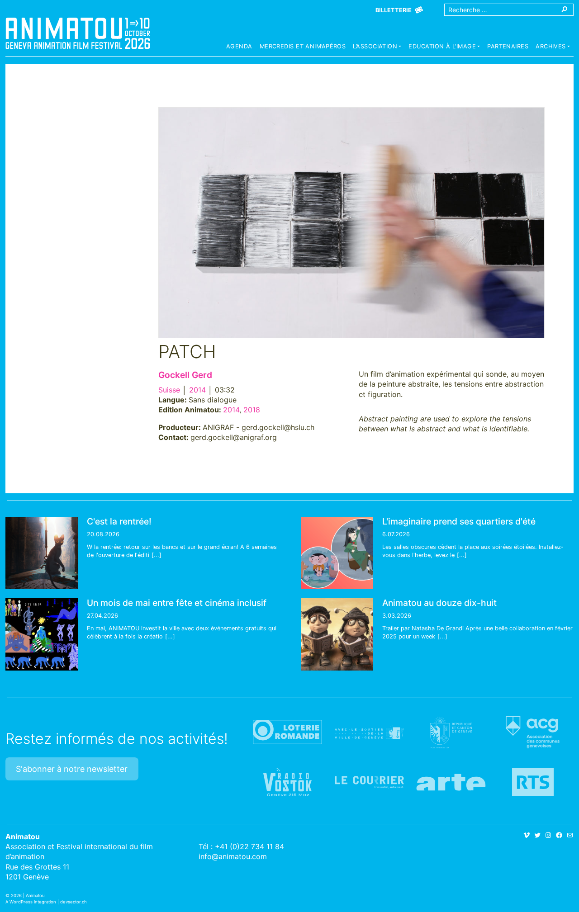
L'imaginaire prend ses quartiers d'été (459, 521)
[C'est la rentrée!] (41, 553)
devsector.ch (73, 901)
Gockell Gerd (185, 374)
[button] (377, 47)
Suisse (169, 389)
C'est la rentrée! (119, 521)
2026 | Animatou (28, 895)
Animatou (77, 33)
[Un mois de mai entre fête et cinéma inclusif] (41, 634)
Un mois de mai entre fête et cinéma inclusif (176, 602)
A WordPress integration (30, 901)
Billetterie (393, 10)
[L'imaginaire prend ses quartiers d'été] (337, 553)
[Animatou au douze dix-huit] (337, 634)
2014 (197, 389)
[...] (156, 555)
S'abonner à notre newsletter (72, 769)
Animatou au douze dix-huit (439, 602)
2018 (251, 409)
